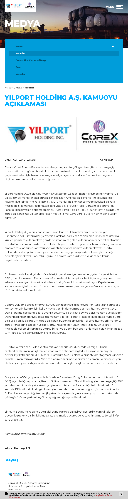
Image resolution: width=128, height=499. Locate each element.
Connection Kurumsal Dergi (31, 60)
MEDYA (19, 46)
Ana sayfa (9, 88)
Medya (19, 88)
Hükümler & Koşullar (20, 486)
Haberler (20, 53)
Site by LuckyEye (14, 489)
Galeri (19, 67)
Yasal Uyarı (40, 486)
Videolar (20, 74)
